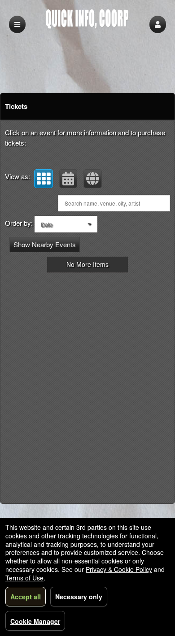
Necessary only (78, 596)
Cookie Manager (35, 621)
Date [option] (46, 224)
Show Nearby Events (44, 244)
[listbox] (66, 224)
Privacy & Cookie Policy (119, 569)
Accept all (25, 596)
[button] (157, 24)
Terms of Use (24, 577)
